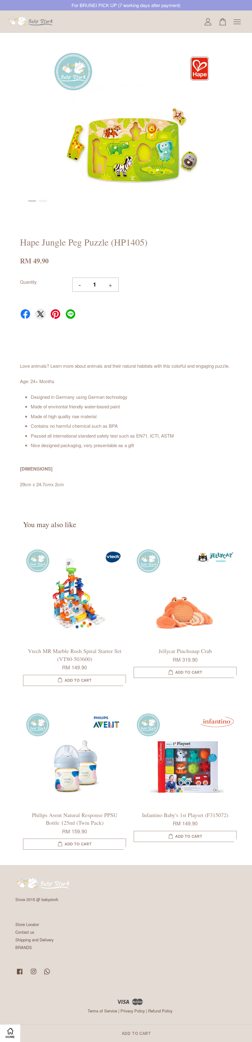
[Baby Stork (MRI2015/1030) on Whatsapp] (47, 974)
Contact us (24, 932)
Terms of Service (102, 1011)
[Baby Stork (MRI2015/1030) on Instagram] (33, 974)
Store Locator (27, 924)
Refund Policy (160, 1011)
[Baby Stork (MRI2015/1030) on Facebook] (19, 974)
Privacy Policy (132, 1011)
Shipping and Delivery (34, 940)
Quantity (28, 282)
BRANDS (23, 947)
